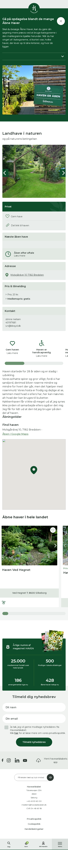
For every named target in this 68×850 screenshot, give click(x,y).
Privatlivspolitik (34, 819)
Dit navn (11, 707)
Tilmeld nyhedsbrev (34, 742)
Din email (12, 718)
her (16, 733)
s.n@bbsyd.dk (13, 325)
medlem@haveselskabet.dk (34, 805)
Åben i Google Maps (15, 434)
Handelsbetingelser (34, 829)
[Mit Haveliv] (43, 842)
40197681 (11, 322)
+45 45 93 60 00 (34, 801)
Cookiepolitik (34, 824)
